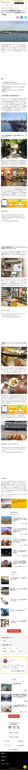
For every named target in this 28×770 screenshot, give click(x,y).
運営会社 (3, 753)
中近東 (6, 5)
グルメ (11, 648)
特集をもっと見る (14, 716)
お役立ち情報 (24, 555)
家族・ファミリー (23, 711)
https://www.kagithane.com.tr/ (12, 316)
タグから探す (7, 741)
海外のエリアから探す (14, 737)
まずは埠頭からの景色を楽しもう (9, 82)
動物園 (25, 701)
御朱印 (25, 690)
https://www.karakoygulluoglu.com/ (14, 452)
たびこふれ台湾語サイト (14, 749)
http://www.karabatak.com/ (12, 221)
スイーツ (18, 648)
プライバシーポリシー (5, 764)
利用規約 (3, 760)
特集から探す (21, 741)
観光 (26, 534)
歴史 (26, 523)
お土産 (25, 545)
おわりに (4, 91)
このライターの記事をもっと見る (18, 670)
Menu (26, 2)
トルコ (11, 5)
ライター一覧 (7, 745)
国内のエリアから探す (14, 732)
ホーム (2, 5)
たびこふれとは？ (21, 745)
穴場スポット (12, 651)
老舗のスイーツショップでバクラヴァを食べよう (13, 90)
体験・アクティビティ (23, 566)
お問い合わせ (4, 756)
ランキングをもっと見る (14, 631)
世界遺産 (4, 651)
